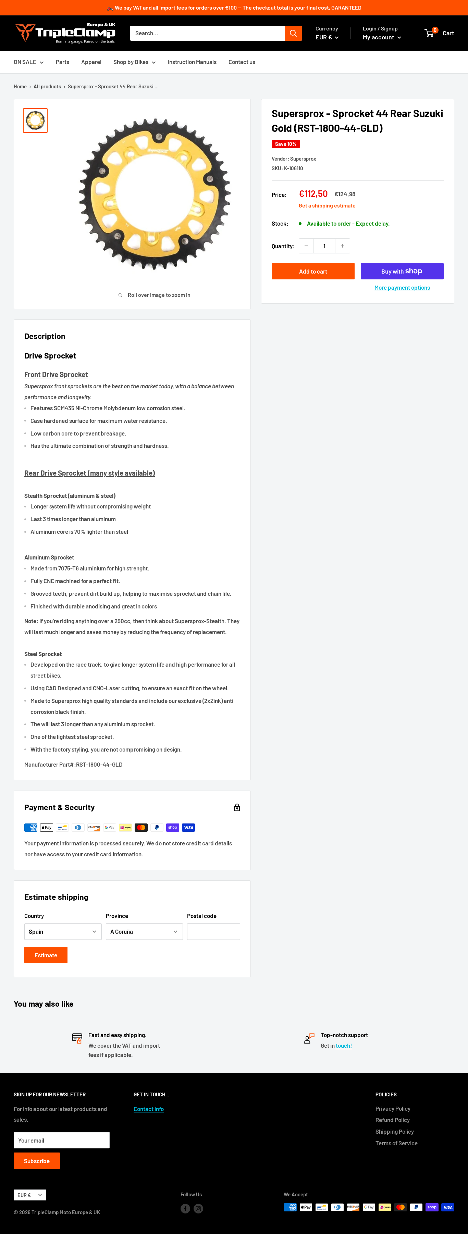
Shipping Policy (394, 1131)
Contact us (242, 61)
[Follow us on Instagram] (198, 1208)
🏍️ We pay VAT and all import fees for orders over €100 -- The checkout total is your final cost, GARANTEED (234, 7)
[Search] (293, 33)
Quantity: (283, 245)
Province (117, 915)
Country (34, 915)
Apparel (91, 61)
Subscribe (37, 1160)
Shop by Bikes (130, 61)
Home (20, 86)
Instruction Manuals (192, 61)
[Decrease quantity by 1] (306, 246)
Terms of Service (396, 1142)
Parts (62, 61)
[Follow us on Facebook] (185, 1208)
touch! (344, 1045)
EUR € (24, 1195)
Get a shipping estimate (327, 205)
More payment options (402, 287)
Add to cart (313, 271)
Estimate (46, 955)
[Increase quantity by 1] (342, 246)
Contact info (149, 1108)
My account (379, 37)
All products (47, 86)
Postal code (202, 915)
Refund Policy (392, 1119)
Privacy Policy (392, 1108)
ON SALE (25, 61)
